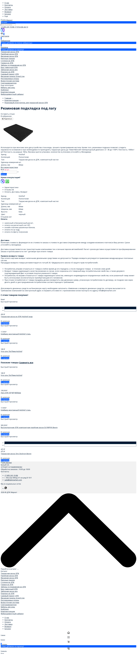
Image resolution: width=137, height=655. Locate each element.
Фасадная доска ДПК (9, 56)
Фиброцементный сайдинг (12, 94)
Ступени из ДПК (7, 61)
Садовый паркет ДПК (10, 74)
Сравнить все (26, 362)
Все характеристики (9, 167)
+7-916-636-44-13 (21, 27)
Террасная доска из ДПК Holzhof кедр (17, 316)
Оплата (7, 7)
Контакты (8, 5)
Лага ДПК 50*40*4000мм (11, 393)
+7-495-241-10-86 (8, 27)
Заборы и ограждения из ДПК (13, 65)
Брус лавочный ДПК (9, 67)
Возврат (7, 12)
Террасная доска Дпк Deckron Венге (16, 454)
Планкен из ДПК (7, 72)
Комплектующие (8, 92)
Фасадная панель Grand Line (13, 76)
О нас (6, 3)
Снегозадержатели (8, 83)
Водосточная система (10, 81)
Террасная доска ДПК (10, 52)
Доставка (8, 9)
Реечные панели (8, 58)
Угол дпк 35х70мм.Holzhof (11, 351)
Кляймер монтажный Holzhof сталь (16, 334)
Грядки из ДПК (7, 63)
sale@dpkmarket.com (13, 480)
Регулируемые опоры (10, 78)
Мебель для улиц (8, 87)
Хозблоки (5, 90)
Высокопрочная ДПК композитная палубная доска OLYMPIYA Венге (29, 427)
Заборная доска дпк (9, 70)
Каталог (7, 14)
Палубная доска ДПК (9, 54)
